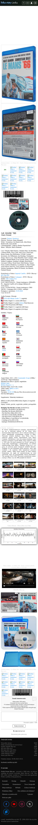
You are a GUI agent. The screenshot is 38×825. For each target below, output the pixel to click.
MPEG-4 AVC (14, 388)
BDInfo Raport (7, 385)
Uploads (30, 794)
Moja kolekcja (7, 787)
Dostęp (14, 781)
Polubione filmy (7, 791)
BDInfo (17, 787)
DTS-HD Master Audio (11, 298)
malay (4, 350)
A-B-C (8, 390)
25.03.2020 (19, 291)
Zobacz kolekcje (29, 787)
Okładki (23, 781)
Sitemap (32, 781)
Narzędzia (5, 784)
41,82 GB (11, 392)
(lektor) (21, 303)
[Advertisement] (19, 26)
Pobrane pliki (6, 797)
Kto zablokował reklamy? (26, 791)
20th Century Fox (11, 279)
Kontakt (5, 781)
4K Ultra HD (5, 275)
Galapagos (18, 277)
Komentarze (17, 784)
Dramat (9, 238)
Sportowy (16, 238)
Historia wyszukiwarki (9, 794)
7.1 (20, 298)
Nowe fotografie (29, 784)
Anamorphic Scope (24, 378)
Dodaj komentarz (19, 726)
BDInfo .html (5, 383)
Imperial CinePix (20, 273)
